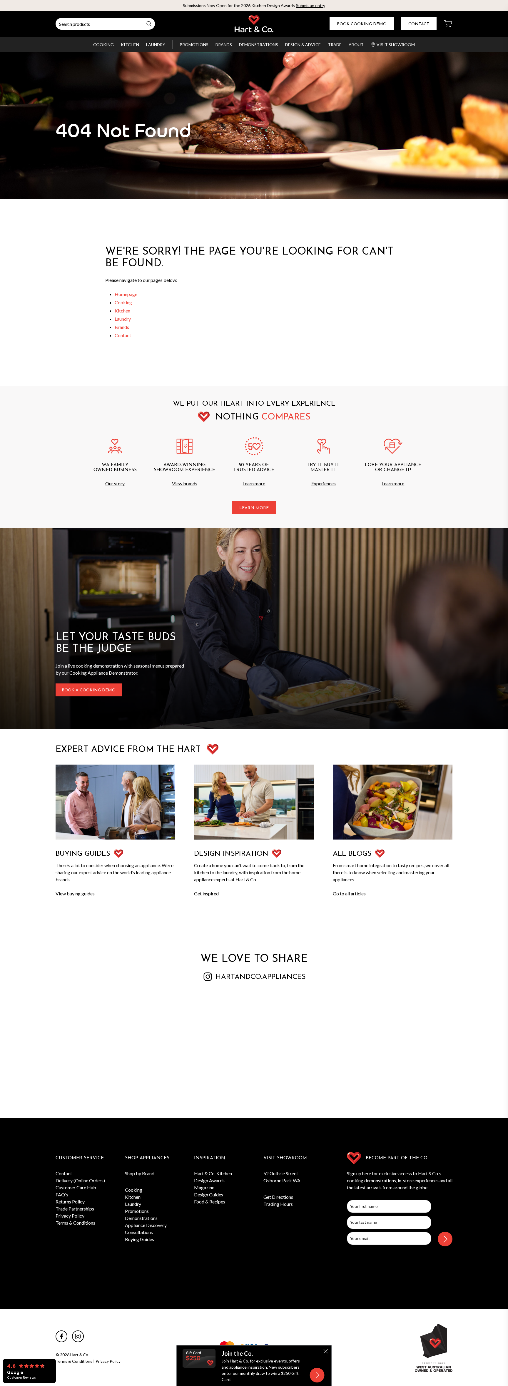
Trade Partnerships (75, 1208)
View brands (184, 483)
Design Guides (208, 1194)
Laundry (155, 44)
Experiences (323, 483)
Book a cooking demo (89, 690)
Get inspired (206, 893)
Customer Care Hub (76, 1187)
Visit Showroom (396, 44)
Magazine (204, 1187)
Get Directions (278, 1197)
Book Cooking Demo (362, 24)
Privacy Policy (70, 1215)
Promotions (194, 44)
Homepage (126, 294)
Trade (335, 44)
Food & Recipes (209, 1201)
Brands (223, 44)
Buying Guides (139, 1239)
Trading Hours (278, 1204)
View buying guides (75, 893)
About (356, 44)
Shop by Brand (139, 1173)
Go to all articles (349, 893)
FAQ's (62, 1194)
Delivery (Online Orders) (80, 1180)
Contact (418, 24)
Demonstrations (258, 44)
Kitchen (130, 44)
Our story (115, 483)
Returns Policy (70, 1201)
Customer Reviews (21, 1377)
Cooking (103, 44)
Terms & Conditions (75, 1223)
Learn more (254, 483)
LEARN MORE (254, 508)
